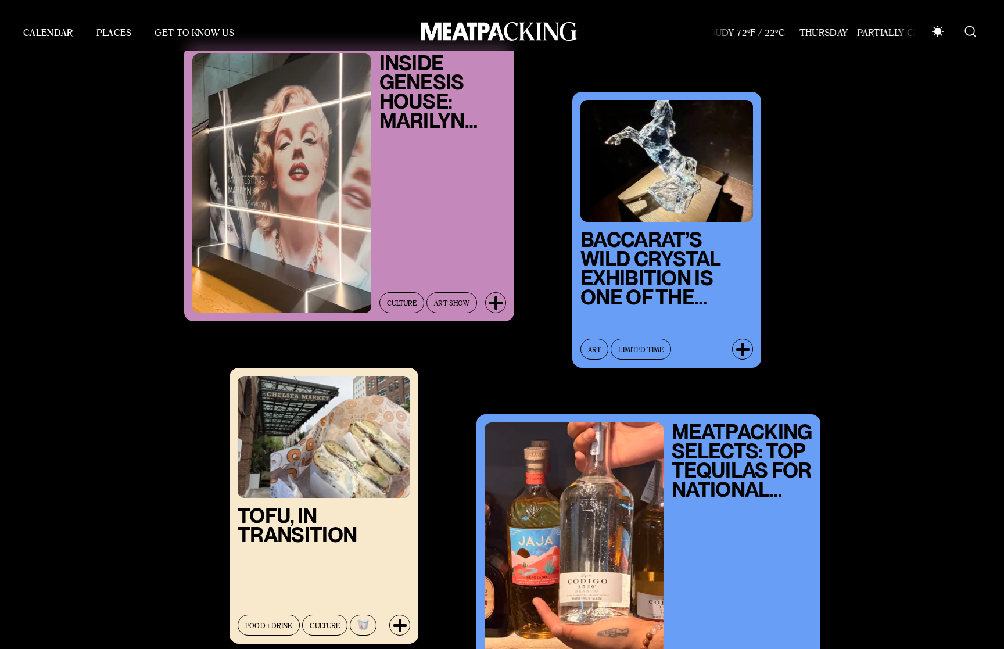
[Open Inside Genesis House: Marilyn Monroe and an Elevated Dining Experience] (495, 294)
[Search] (970, 31)
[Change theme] (937, 31)
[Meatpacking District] (496, 31)
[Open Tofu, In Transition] (399, 616)
